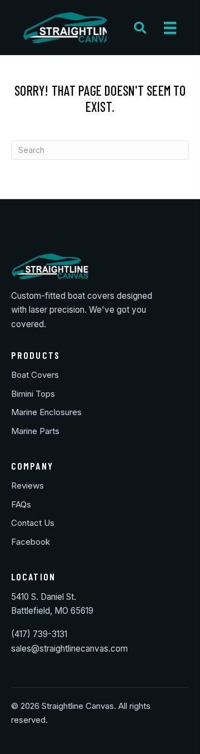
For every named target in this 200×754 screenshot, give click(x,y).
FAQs (21, 504)
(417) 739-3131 (39, 634)
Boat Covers (35, 374)
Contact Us (32, 523)
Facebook (30, 541)
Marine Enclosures (46, 412)
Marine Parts (35, 431)
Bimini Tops (33, 393)
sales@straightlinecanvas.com (69, 648)
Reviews (27, 485)
